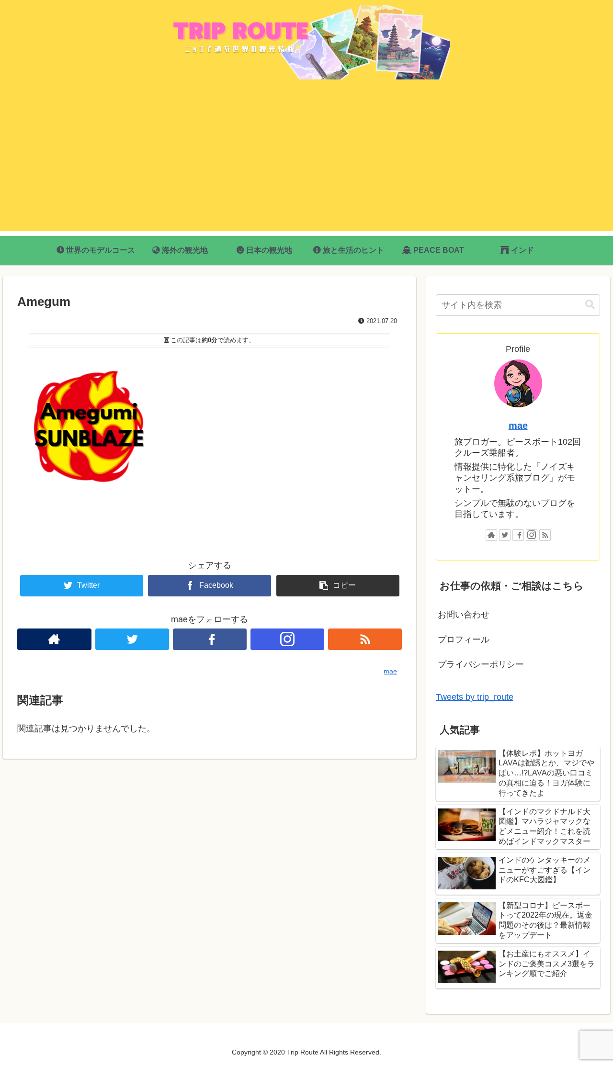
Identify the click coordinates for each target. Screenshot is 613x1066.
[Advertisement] (306, 164)
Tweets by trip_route (474, 697)
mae (518, 425)
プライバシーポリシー (481, 664)
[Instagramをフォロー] (287, 639)
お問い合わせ (463, 614)
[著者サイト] (54, 639)
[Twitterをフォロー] (132, 639)
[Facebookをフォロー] (210, 639)
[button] (590, 304)
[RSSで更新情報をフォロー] (365, 639)
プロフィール (463, 639)
